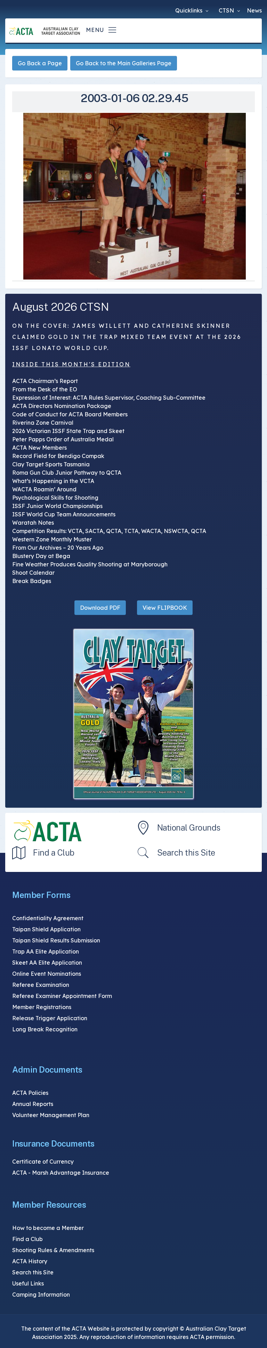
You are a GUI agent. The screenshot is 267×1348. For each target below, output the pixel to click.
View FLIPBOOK (165, 607)
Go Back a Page (40, 63)
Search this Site (186, 852)
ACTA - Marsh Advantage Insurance (60, 1172)
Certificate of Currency (43, 1161)
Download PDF (100, 607)
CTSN (227, 10)
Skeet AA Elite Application (47, 962)
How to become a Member (48, 1227)
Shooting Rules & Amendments (53, 1250)
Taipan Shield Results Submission (56, 940)
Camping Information (41, 1294)
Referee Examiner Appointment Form (62, 995)
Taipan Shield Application (46, 929)
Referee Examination (40, 984)
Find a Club (53, 852)
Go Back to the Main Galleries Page (123, 63)
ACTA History (29, 1261)
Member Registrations (41, 1007)
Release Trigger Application (49, 1018)
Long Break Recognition (45, 1029)
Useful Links (28, 1283)
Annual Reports (32, 1103)
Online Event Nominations (46, 973)
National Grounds (188, 827)
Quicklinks (189, 10)
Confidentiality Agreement (47, 918)
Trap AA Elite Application (45, 951)
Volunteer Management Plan (50, 1115)
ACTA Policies (30, 1092)
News (254, 10)
